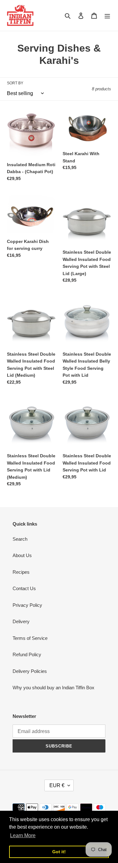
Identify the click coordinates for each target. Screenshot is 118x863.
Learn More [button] (23, 835)
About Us (22, 555)
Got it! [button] (59, 851)
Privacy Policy (27, 605)
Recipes (21, 572)
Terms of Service (30, 638)
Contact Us (24, 588)
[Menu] (107, 15)
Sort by (15, 83)
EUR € (57, 785)
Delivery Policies (30, 671)
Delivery (21, 621)
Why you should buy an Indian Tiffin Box (53, 687)
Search (20, 539)
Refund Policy (27, 654)
